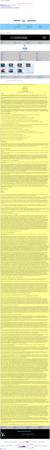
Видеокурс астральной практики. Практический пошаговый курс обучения (4, 73)
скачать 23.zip (19, 80)
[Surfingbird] (9, 0)
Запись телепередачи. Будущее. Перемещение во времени (20, 72)
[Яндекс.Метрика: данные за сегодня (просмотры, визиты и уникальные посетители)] (1, 34)
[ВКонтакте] (5, 0)
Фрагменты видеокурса (11, 67)
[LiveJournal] (8, 0)
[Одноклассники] (6, 0)
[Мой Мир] (7, 0)
